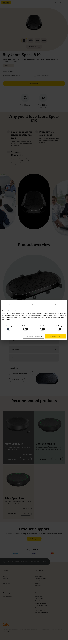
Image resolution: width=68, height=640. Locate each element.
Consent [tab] (11, 305)
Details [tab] (34, 305)
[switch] (25, 329)
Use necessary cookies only (34, 336)
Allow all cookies (55, 336)
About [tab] (56, 305)
